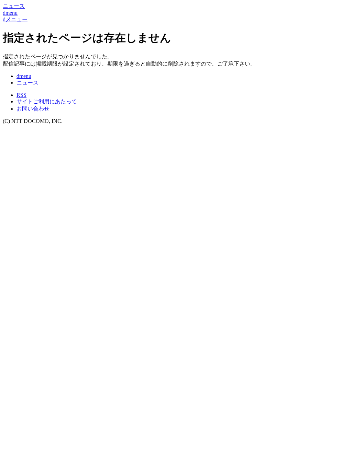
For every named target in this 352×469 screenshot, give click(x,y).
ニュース (27, 82)
